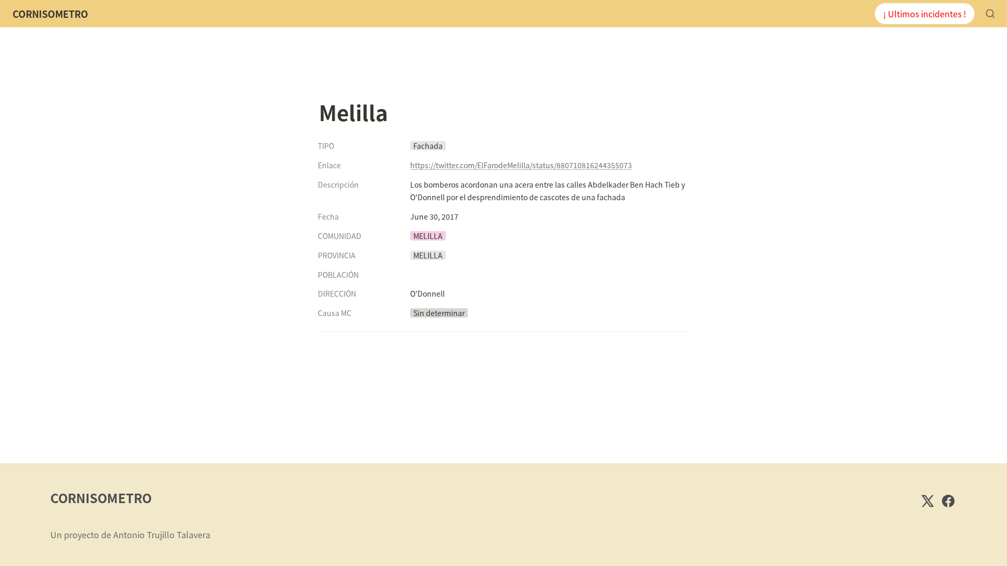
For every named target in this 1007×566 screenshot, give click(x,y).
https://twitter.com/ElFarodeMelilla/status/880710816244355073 (521, 165)
